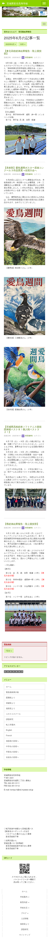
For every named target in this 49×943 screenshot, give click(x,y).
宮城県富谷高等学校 (17, 3)
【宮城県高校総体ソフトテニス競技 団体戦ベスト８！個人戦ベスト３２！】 (24, 429)
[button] (24, 913)
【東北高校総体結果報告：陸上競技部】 (23, 52)
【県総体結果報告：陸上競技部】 (21, 523)
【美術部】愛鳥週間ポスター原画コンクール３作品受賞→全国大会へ (24, 169)
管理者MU (29, 57)
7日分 (8, 650)
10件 (22, 44)
